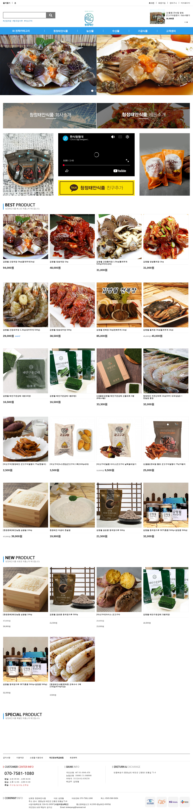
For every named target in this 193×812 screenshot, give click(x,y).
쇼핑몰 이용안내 (36, 758)
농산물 (90, 31)
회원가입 (162, 3)
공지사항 (6, 758)
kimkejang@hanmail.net (76, 807)
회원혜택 (73, 758)
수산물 (115, 31)
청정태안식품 (60, 31)
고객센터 (171, 31)
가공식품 (143, 31)
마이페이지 (185, 3)
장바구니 (173, 3)
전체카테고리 (22, 30)
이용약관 (20, 758)
